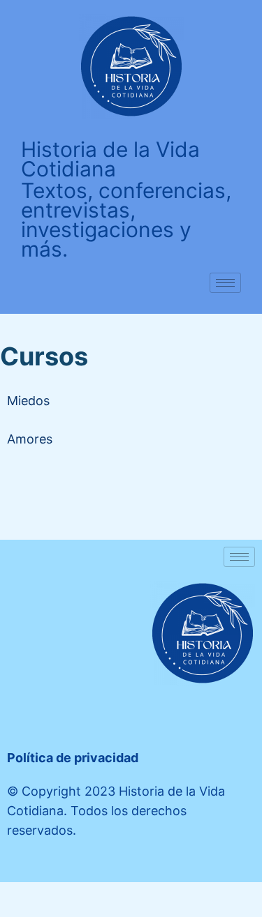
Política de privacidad (72, 757)
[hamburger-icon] (225, 283)
